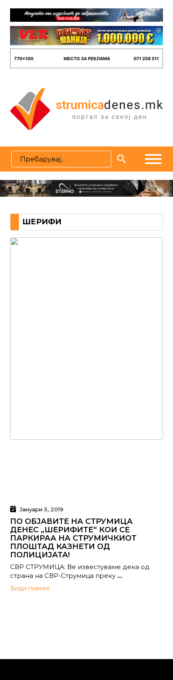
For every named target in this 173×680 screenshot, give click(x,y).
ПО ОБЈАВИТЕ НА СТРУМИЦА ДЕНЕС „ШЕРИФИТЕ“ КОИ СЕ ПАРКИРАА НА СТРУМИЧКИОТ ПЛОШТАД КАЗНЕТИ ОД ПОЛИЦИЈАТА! (73, 538)
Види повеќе (30, 588)
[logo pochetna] (86, 108)
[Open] (153, 159)
